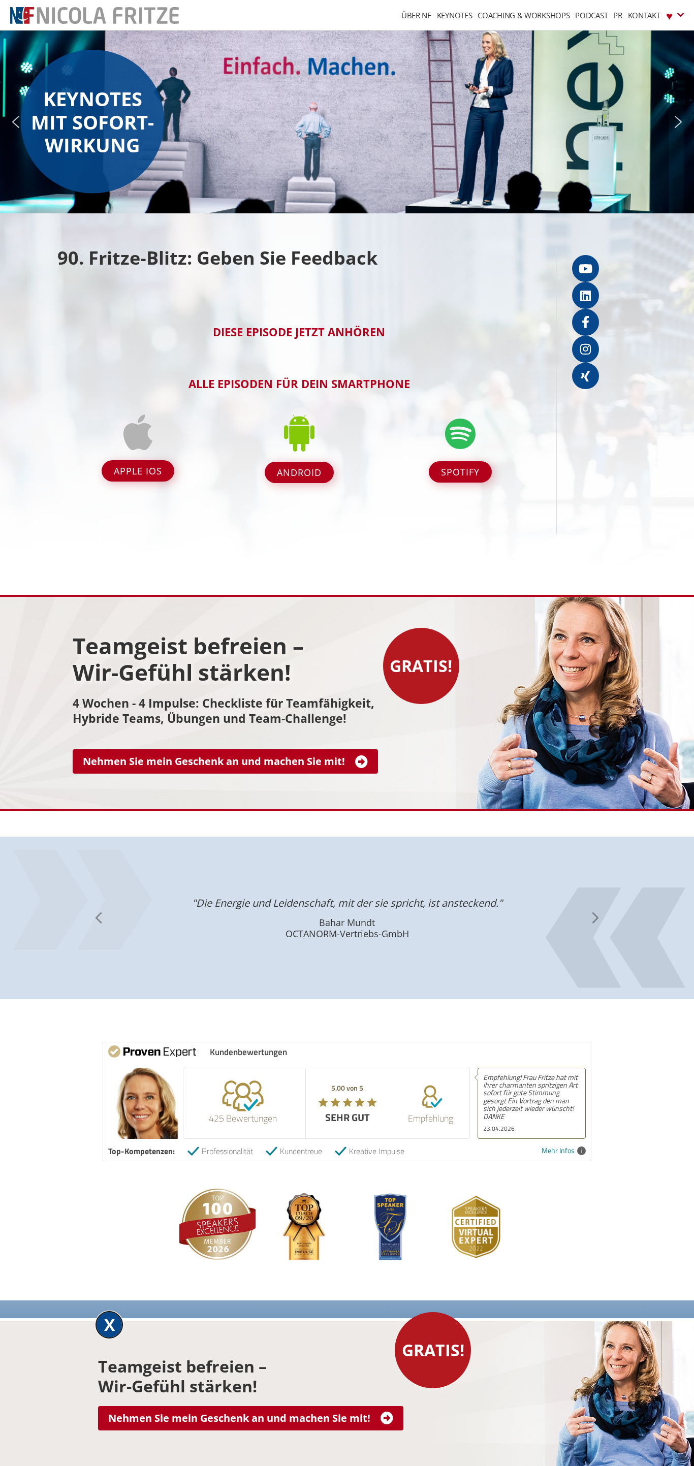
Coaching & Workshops (524, 15)
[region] (347, 121)
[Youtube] (585, 268)
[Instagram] (585, 349)
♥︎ (669, 15)
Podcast (591, 15)
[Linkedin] (585, 295)
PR (617, 15)
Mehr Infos (558, 1150)
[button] (16, 122)
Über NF (416, 15)
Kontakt (644, 15)
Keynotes (454, 15)
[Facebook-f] (585, 322)
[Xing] (585, 376)
